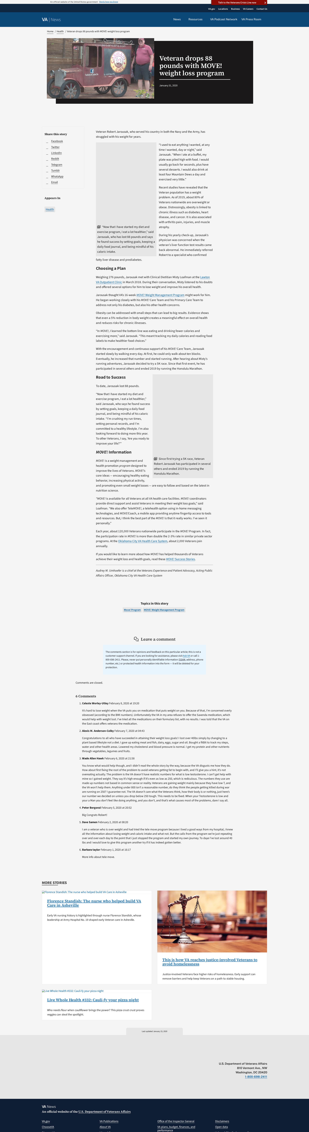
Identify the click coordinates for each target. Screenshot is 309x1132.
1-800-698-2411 (256, 1076)
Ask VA (186, 656)
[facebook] (246, 1057)
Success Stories (180, 559)
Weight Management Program (160, 295)
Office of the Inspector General (175, 1121)
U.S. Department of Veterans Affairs (104, 1111)
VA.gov (46, 1121)
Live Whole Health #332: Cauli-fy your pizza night (93, 1000)
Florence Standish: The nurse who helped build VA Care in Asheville (94, 903)
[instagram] (253, 1057)
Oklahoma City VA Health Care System (142, 541)
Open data (221, 1127)
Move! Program (132, 610)
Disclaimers (222, 1121)
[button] (266, 20)
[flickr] (265, 1057)
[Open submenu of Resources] (204, 19)
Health (50, 209)
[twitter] (234, 1057)
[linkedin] (259, 1057)
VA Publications (109, 1121)
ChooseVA (48, 1127)
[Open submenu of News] (182, 19)
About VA (105, 1127)
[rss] (240, 1057)
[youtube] (227, 1057)
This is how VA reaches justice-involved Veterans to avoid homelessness (209, 962)
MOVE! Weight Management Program (164, 610)
